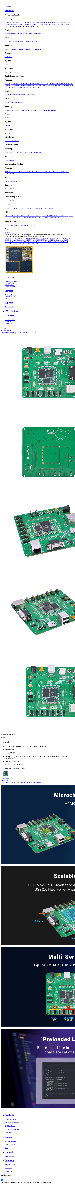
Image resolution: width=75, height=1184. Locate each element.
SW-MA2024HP (30, 208)
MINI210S (8, 110)
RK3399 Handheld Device (31, 172)
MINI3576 (67, 22)
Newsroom (8, 321)
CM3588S (53, 22)
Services (9, 290)
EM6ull (19, 102)
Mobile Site (7, 331)
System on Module (10, 1119)
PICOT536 (14, 34)
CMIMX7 (21, 41)
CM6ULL (28, 41)
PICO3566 (40, 24)
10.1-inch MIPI (25, 217)
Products (9, 10)
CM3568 (20, 24)
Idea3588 (20, 84)
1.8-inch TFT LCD (11, 216)
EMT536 (14, 95)
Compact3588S (9, 152)
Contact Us (8, 323)
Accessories (37, 782)
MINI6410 (15, 49)
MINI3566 (33, 24)
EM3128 (31, 87)
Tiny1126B (15, 22)
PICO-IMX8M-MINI (11, 41)
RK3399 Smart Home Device (14, 172)
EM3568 (58, 84)
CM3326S (54, 24)
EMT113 (32, 95)
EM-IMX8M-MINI (11, 102)
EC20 (6, 200)
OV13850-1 (21, 208)
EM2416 (39, 110)
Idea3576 (33, 84)
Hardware (10, 782)
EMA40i (26, 95)
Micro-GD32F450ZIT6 (12, 141)
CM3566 (26, 24)
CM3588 (47, 22)
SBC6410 (21, 110)
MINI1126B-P (32, 22)
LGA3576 (60, 22)
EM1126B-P (63, 85)
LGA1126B (8, 22)
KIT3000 (15, 110)
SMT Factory (11, 311)
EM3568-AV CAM (67, 84)
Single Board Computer (20, 332)
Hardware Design (10, 295)
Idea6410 (27, 110)
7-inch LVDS (16, 217)
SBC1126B (46, 85)
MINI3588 (40, 22)
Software (16, 782)
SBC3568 (52, 84)
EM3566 (7, 85)
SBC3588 (14, 84)
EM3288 (25, 87)
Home (8, 6)
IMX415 (7, 208)
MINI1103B (34, 26)
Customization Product (12, 1129)
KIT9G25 (8, 133)
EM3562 (26, 85)
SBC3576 (39, 84)
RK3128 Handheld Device (48, 172)
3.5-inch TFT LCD (23, 216)
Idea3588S (26, 84)
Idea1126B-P (54, 85)
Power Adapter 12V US (12, 225)
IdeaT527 (8, 95)
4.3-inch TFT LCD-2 (48, 216)
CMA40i (32, 34)
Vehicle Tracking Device (12, 181)
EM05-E (11, 200)
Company (9, 315)
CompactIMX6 (9, 160)
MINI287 (35, 41)
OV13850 (13, 208)
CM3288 (14, 26)
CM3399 (67, 24)
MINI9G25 (14, 72)
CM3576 (7, 24)
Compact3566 (28, 152)
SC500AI (39, 208)
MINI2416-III (30, 49)
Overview (4, 782)
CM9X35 (8, 72)
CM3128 (27, 26)
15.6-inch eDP (54, 217)
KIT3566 (20, 85)
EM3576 (45, 84)
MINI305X (8, 57)
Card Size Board (10, 1126)
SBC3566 (14, 85)
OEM (6, 298)
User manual (24, 782)
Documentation (9, 307)
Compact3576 (19, 152)
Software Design (10, 297)
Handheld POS (9, 189)
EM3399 (13, 87)
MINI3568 (14, 24)
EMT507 (20, 95)
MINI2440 (38, 49)
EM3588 (7, 84)
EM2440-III (52, 110)
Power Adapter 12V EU (27, 225)
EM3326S (32, 85)
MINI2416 (22, 49)
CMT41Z (8, 64)
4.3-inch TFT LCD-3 (61, 216)
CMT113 (38, 34)
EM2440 (45, 110)
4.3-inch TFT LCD (35, 216)
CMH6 (26, 34)
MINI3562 (47, 24)
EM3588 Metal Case (11, 233)
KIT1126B (39, 85)
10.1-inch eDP (45, 217)
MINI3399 (61, 24)
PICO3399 (8, 26)
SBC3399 (70, 85)
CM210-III (8, 49)
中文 (2, 331)
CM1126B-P (24, 22)
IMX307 (51, 208)
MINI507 (21, 34)
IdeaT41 (7, 125)
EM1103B (38, 87)
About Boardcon (10, 320)
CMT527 (7, 34)
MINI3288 (21, 26)
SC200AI (45, 208)
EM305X (8, 118)
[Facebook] (2, 1180)
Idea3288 (19, 87)
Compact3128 (37, 152)
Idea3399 (7, 87)
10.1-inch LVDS (35, 217)
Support (9, 302)
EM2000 (33, 110)
